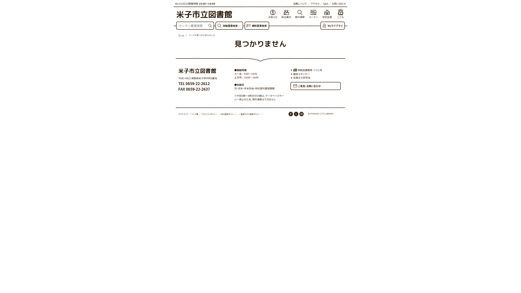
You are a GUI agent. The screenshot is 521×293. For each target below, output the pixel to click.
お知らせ (272, 17)
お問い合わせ (339, 3)
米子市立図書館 (204, 14)
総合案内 (286, 17)
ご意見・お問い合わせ (309, 86)
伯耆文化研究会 (301, 77)
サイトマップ (183, 114)
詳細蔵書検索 (230, 25)
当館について (300, 3)
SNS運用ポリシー (228, 114)
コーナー (313, 17)
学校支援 (327, 17)
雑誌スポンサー (301, 74)
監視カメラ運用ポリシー (250, 114)
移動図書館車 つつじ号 (310, 70)
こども (340, 17)
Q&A (325, 3)
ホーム (181, 35)
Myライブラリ (335, 25)
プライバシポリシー (209, 114)
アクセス (315, 3)
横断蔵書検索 (259, 25)
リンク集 (194, 114)
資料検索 (300, 17)
